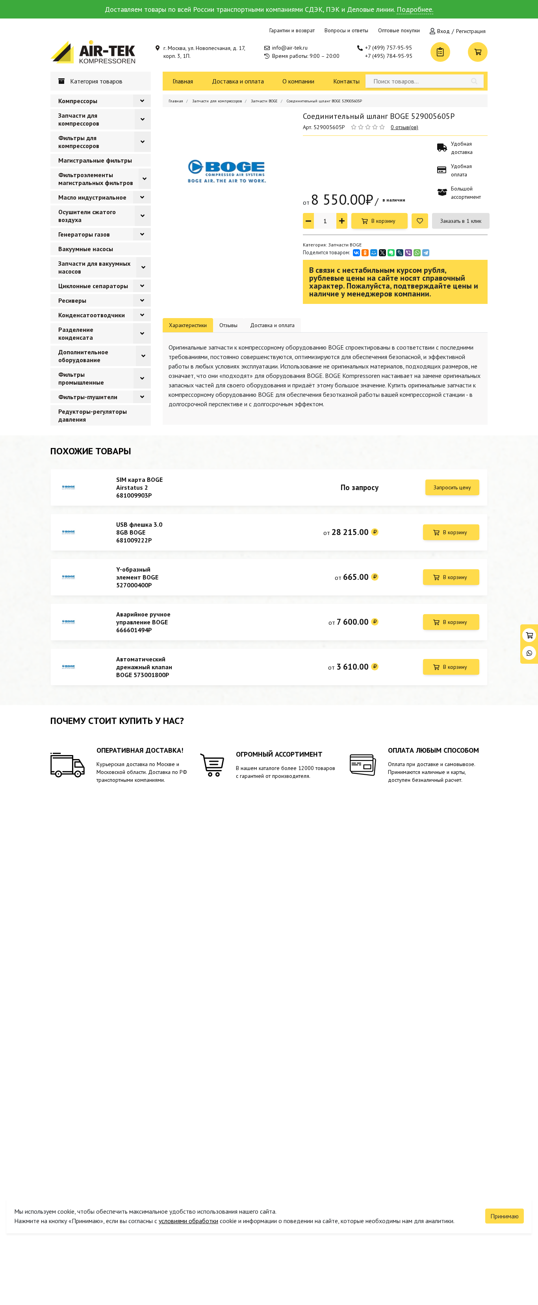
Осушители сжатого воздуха (87, 216)
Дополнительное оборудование (83, 356)
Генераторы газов (84, 234)
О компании (298, 81)
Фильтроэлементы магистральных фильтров (95, 179)
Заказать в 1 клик (460, 220)
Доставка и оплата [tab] (272, 325)
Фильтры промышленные (81, 378)
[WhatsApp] (417, 252)
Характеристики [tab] (188, 325)
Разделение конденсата (75, 333)
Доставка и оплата (238, 81)
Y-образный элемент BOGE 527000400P (137, 577)
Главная (183, 81)
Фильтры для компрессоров (78, 142)
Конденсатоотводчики (91, 315)
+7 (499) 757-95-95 (388, 47)
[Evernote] (391, 252)
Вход (443, 31)
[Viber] (408, 252)
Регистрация (471, 31)
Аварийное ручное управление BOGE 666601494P (143, 622)
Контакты (346, 81)
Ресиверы (72, 300)
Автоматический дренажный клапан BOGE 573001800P (144, 667)
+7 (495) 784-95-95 (388, 55)
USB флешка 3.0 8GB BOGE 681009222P (139, 532)
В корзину (383, 220)
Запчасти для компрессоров (78, 119)
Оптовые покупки (399, 30)
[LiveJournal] (399, 252)
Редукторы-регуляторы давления (92, 415)
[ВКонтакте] (356, 252)
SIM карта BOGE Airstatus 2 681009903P (139, 487)
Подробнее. (415, 9)
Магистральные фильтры (95, 160)
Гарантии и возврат (292, 30)
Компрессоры (77, 101)
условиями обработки (188, 1221)
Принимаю (504, 1216)
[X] (382, 252)
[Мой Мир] (373, 252)
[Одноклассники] (365, 252)
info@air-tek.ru (290, 47)
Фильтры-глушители (87, 397)
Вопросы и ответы (346, 30)
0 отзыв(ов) (404, 127)
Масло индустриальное (92, 197)
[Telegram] (425, 252)
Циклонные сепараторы (93, 286)
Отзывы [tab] (228, 325)
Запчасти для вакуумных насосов (94, 267)
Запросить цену (452, 487)
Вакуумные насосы (85, 249)
